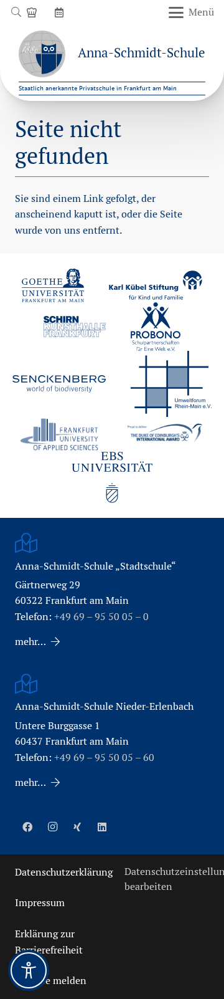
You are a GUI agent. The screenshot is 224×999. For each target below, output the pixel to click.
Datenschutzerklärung (64, 872)
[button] (16, 12)
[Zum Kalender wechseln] (61, 12)
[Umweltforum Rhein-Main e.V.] (171, 384)
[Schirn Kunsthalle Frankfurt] (75, 326)
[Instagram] (52, 827)
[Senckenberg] (59, 384)
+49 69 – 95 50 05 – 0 (101, 616)
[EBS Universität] (112, 477)
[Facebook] (27, 827)
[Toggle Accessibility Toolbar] (28, 970)
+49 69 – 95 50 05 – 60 (104, 757)
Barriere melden (50, 980)
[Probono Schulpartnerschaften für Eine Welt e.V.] (155, 326)
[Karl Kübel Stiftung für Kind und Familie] (155, 285)
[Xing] (77, 827)
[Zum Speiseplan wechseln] (33, 12)
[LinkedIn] (102, 827)
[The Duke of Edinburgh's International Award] (164, 435)
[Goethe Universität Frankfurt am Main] (53, 285)
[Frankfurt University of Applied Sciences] (59, 434)
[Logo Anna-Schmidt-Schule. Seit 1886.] (42, 54)
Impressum (40, 902)
